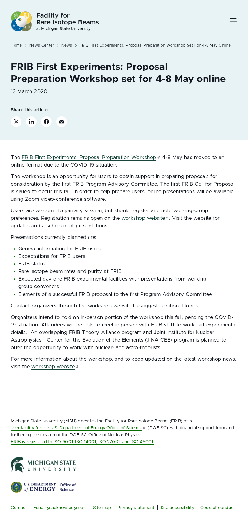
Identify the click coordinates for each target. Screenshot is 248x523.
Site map (102, 507)
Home (16, 45)
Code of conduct (217, 507)
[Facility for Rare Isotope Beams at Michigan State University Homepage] (55, 21)
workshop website (143, 218)
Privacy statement (136, 507)
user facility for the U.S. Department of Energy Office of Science (76, 428)
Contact (19, 507)
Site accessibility (177, 507)
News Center (41, 45)
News (66, 45)
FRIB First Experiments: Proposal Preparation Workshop (89, 157)
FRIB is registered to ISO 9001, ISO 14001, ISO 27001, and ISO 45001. (82, 442)
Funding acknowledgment (60, 507)
